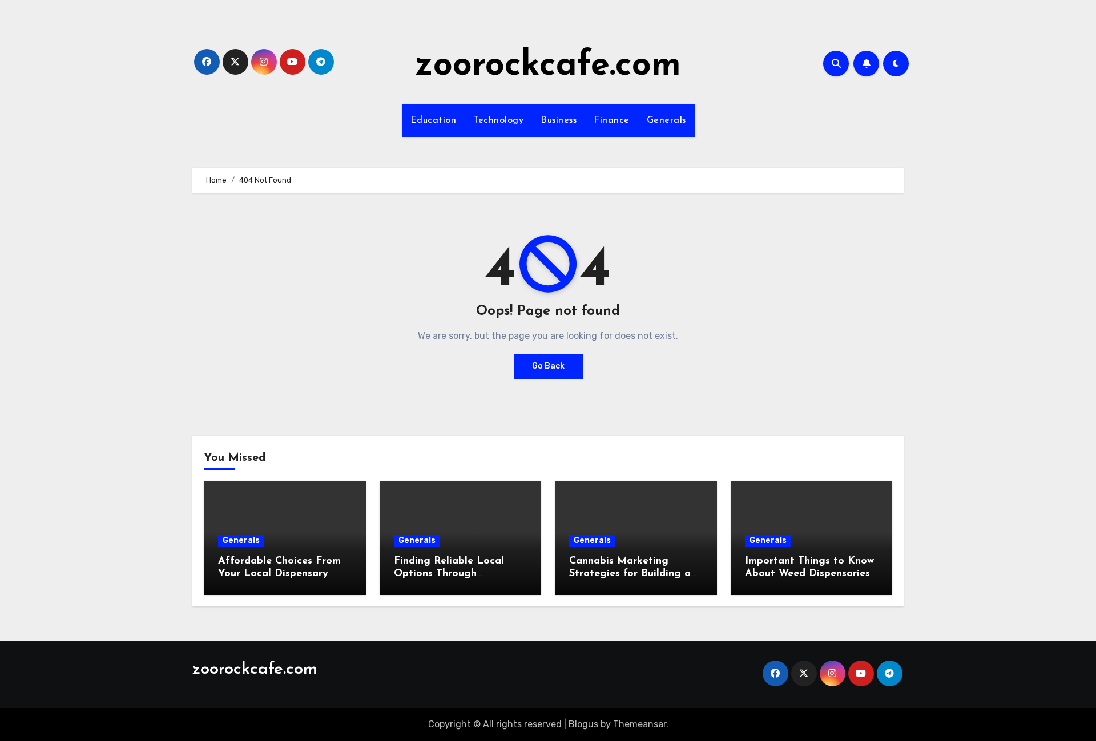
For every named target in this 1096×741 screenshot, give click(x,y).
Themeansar (639, 724)
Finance (612, 120)
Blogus (583, 724)
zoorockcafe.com (548, 66)
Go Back (548, 366)
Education (433, 120)
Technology (498, 120)
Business (559, 120)
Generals (666, 120)
